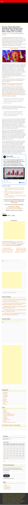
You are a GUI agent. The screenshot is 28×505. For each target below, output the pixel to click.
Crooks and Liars (6, 419)
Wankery (9, 242)
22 (23, 453)
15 (23, 451)
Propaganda (4, 242)
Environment (5, 402)
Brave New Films (6, 412)
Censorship (5, 395)
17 (7, 453)
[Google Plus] (26, 2)
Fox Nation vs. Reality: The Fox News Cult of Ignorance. (14, 207)
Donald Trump (5, 244)
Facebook (15, 201)
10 (7, 451)
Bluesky (22, 201)
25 (10, 455)
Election (4, 400)
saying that (13, 95)
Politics (21, 241)
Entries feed (6, 486)
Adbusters (5, 410)
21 (20, 453)
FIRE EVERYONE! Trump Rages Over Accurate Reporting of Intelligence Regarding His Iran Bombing (14, 193)
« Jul (4, 461)
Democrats (22, 242)
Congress (18, 242)
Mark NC (8, 33)
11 (10, 451)
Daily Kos (5, 420)
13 (17, 451)
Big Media (5, 393)
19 (14, 453)
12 (14, 451)
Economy (14, 241)
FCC (4, 403)
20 (17, 453)
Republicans (14, 244)
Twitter (8, 201)
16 (4, 453)
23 (4, 455)
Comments (4, 34)
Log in (5, 484)
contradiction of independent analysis (10, 75)
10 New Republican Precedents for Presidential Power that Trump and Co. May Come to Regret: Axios (14, 189)
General (18, 241)
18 (10, 453)
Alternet (5, 411)
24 (7, 455)
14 (20, 451)
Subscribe (6, 475)
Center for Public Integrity (8, 415)
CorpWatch (5, 418)
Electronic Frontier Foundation (9, 422)
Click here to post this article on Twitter (11, 47)
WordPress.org (7, 488)
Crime (4, 397)
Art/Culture (5, 392)
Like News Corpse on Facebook (11, 425)
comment (19, 136)
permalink (4, 245)
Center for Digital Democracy (9, 414)
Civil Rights (5, 396)
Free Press (5, 404)
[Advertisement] (14, 230)
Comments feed (7, 487)
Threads (15, 202)
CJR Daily (5, 416)
